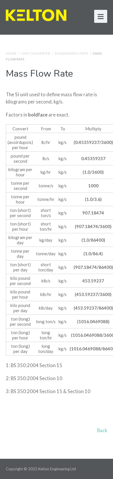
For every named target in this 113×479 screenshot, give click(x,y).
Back (102, 430)
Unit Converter (35, 53)
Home (11, 53)
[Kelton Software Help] (36, 14)
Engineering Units (71, 53)
